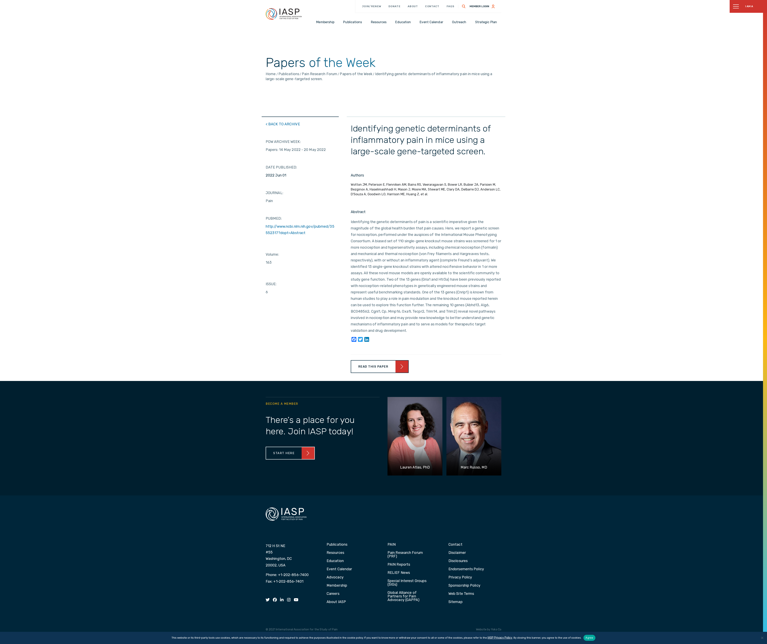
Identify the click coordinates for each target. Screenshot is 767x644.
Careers (333, 594)
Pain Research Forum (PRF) (405, 554)
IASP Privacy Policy (500, 637)
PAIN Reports (398, 565)
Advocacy (335, 577)
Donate (394, 6)
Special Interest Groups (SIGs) (406, 583)
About (413, 6)
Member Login (479, 6)
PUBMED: (274, 218)
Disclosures (458, 561)
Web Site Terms (461, 594)
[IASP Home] (284, 14)
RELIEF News (398, 573)
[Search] (464, 6)
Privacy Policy (460, 577)
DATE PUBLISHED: (281, 167)
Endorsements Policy (466, 569)
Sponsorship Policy (464, 586)
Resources (335, 553)
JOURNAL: (274, 193)
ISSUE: (271, 284)
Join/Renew (371, 6)
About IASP (336, 602)
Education (335, 561)
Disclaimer (457, 553)
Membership (337, 586)
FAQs (451, 6)
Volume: (272, 254)
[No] (762, 638)
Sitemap (455, 602)
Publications (337, 545)
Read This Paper (373, 366)
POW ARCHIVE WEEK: (283, 142)
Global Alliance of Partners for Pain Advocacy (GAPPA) (403, 596)
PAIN (391, 545)
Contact (432, 6)
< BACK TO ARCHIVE (283, 124)
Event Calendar (339, 569)
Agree (589, 637)
